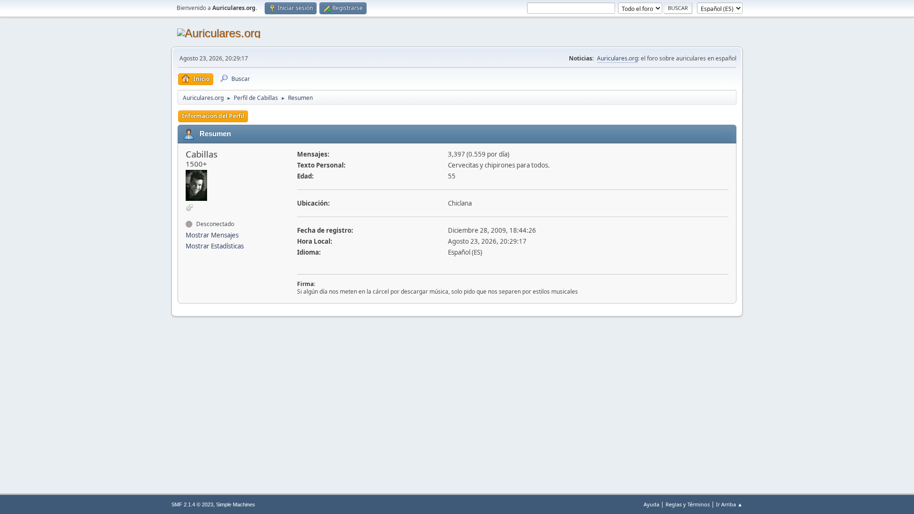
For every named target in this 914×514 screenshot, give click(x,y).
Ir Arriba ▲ (729, 504)
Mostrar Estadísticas (215, 246)
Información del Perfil (213, 116)
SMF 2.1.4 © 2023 (192, 504)
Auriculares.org (617, 58)
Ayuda (651, 504)
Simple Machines (235, 504)
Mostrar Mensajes (212, 235)
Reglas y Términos (688, 504)
